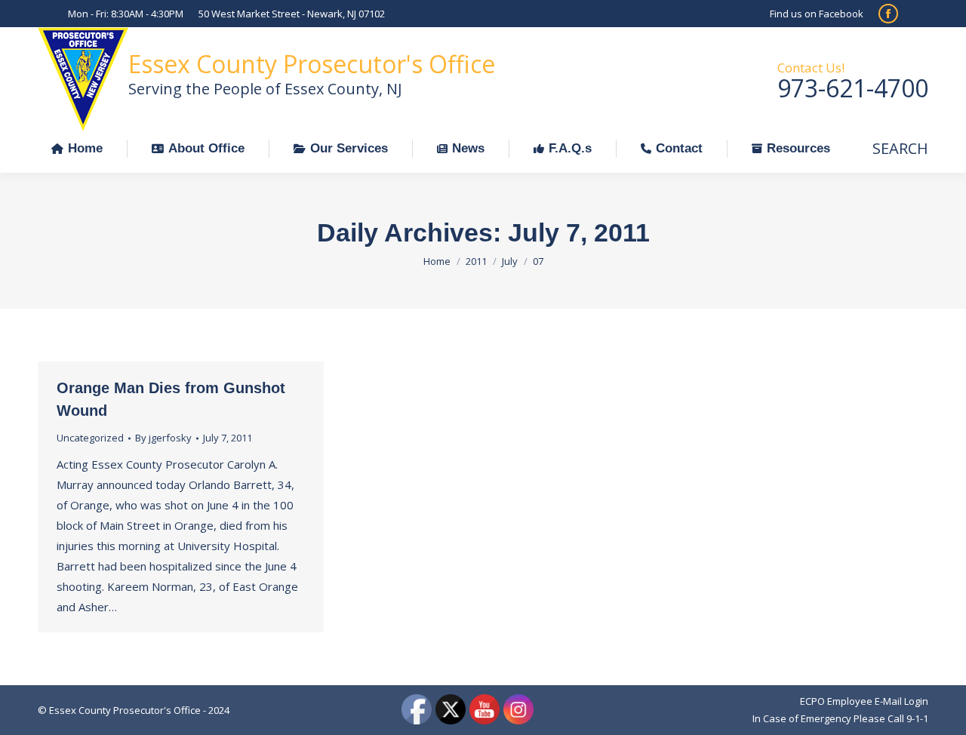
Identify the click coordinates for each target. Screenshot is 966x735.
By (163, 437)
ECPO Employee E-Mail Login (864, 701)
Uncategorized (90, 437)
